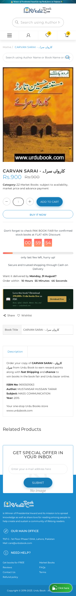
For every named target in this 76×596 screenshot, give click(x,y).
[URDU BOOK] (38, 10)
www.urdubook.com (19, 410)
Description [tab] (15, 351)
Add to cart (49, 201)
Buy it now (38, 214)
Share (11, 315)
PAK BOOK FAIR (43, 230)
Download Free (57, 299)
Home (7, 47)
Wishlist (26, 315)
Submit (38, 483)
